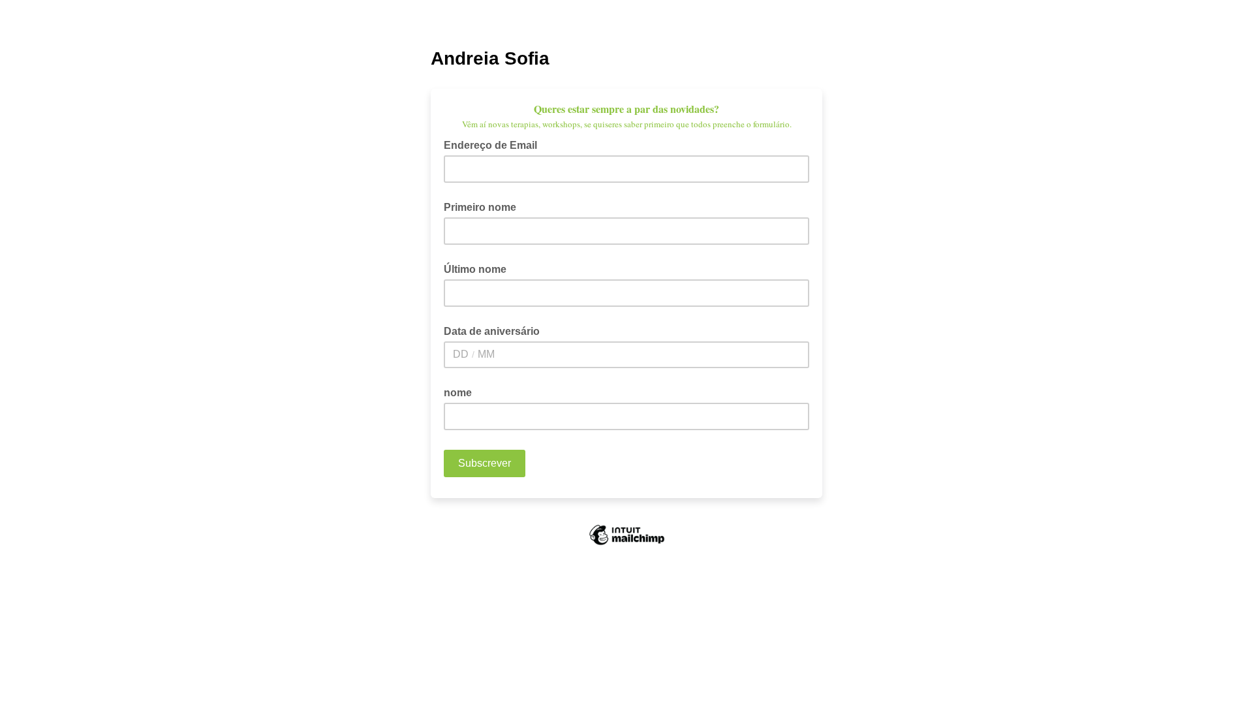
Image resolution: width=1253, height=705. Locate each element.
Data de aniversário (492, 331)
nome (458, 392)
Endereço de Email (494, 144)
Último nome (475, 269)
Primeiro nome (480, 207)
